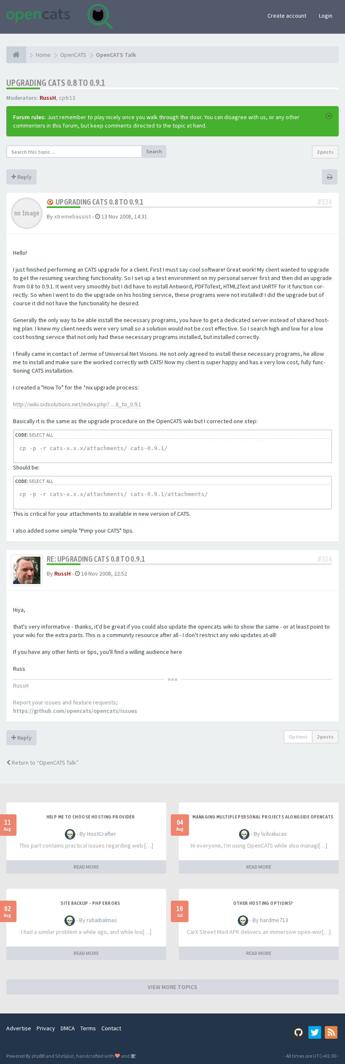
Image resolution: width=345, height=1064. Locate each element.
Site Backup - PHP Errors (90, 903)
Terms (88, 1028)
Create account (287, 15)
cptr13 (67, 97)
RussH (48, 97)
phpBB (38, 1056)
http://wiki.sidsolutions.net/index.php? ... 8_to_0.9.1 (77, 404)
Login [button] (325, 15)
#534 (325, 201)
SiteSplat (64, 1056)
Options (298, 736)
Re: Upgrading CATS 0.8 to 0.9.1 (96, 559)
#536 (325, 559)
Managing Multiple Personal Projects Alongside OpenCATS (263, 817)
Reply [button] (24, 177)
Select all (41, 435)
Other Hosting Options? (263, 903)
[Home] (16, 54)
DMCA (68, 1028)
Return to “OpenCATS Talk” (45, 762)
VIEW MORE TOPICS (172, 987)
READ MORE (86, 867)
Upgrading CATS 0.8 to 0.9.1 (55, 83)
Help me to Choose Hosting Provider (90, 817)
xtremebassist (72, 216)
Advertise (18, 1028)
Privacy (46, 1028)
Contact (111, 1028)
